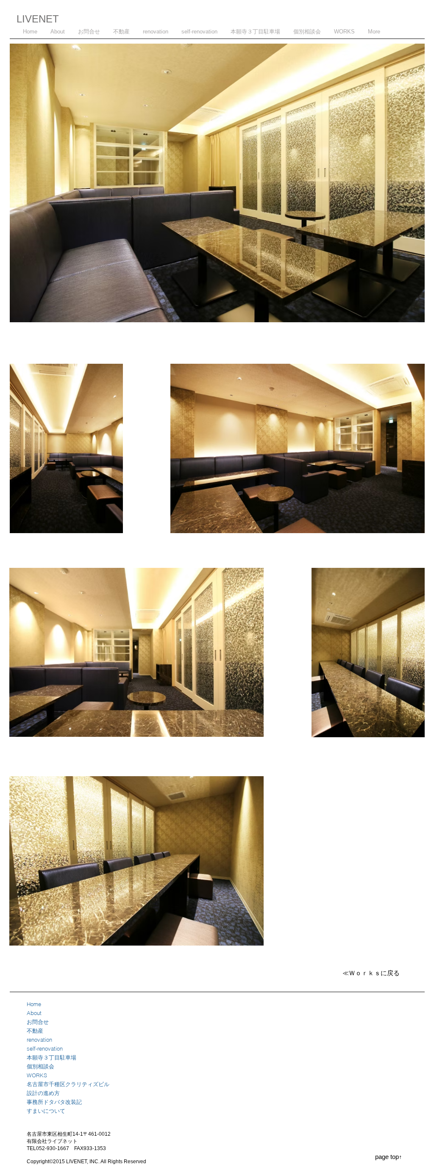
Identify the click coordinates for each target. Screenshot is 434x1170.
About (34, 1013)
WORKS (37, 1075)
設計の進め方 (43, 1093)
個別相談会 (40, 1066)
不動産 (35, 1030)
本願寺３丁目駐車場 (51, 1057)
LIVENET (38, 19)
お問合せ (38, 1021)
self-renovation (45, 1048)
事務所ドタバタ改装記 (54, 1101)
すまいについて (46, 1110)
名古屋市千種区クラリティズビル (68, 1084)
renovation (39, 1039)
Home (34, 1004)
